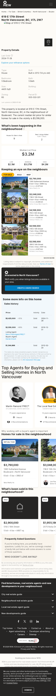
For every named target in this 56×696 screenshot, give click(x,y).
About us (50, 628)
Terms (32, 649)
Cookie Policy (12, 683)
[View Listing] (19, 463)
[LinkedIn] (37, 622)
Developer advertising (39, 631)
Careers (21, 634)
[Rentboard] (33, 640)
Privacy (24, 649)
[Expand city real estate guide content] (28, 594)
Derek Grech (11, 339)
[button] (12, 55)
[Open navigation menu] (51, 4)
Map (29, 175)
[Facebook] (18, 622)
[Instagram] (31, 622)
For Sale (8, 175)
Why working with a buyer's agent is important (24, 431)
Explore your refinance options (15, 63)
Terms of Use (45, 264)
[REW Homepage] (7, 4)
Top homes (7, 628)
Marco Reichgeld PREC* (15, 334)
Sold (19, 175)
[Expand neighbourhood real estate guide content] (28, 601)
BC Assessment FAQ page (31, 360)
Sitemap (33, 634)
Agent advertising (17, 631)
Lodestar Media (30, 647)
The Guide (22, 628)
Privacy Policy (30, 678)
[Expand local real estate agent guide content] (28, 607)
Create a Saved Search (28, 288)
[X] (25, 622)
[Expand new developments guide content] (28, 613)
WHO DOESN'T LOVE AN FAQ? (21, 556)
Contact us (36, 628)
